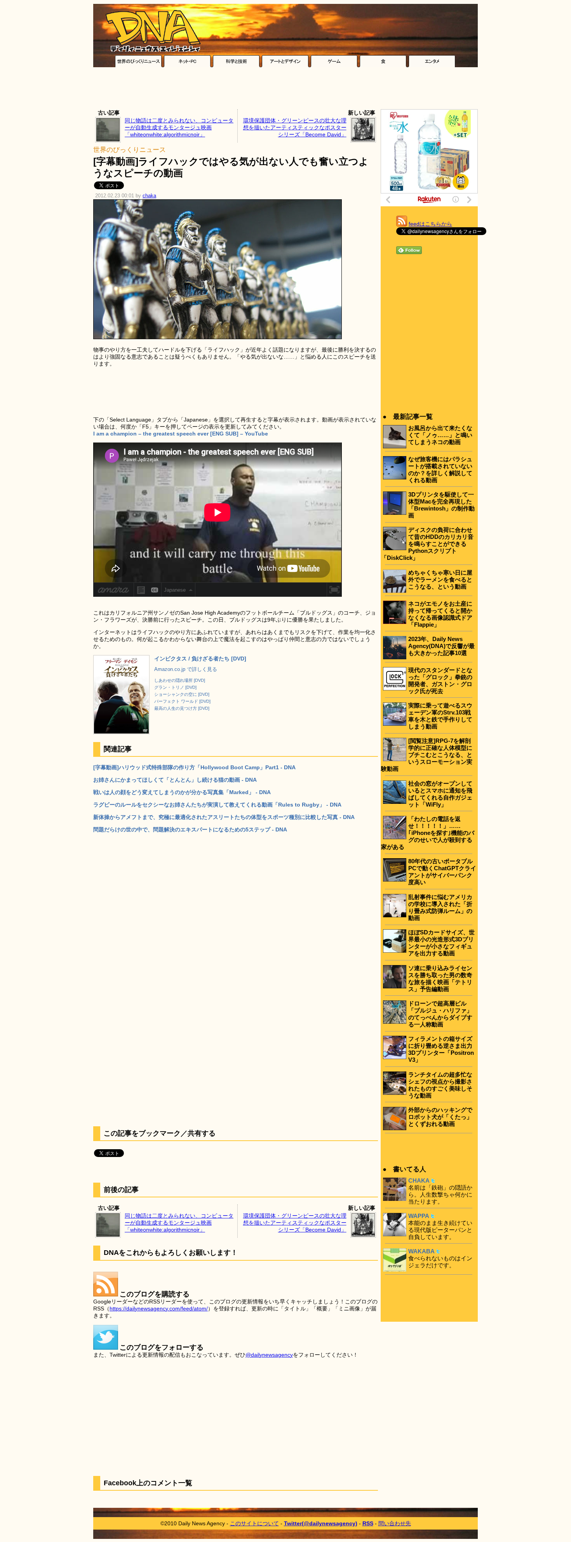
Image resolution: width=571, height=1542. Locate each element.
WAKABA (421, 1251)
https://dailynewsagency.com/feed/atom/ (159, 1308)
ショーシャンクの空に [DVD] (181, 694)
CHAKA (419, 1180)
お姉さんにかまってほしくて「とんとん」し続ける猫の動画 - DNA (175, 780)
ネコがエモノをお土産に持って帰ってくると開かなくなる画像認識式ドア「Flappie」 (440, 614)
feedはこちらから (430, 224)
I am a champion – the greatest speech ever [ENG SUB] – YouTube (180, 433)
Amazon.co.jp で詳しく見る (185, 669)
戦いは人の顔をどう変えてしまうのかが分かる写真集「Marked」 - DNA (182, 792)
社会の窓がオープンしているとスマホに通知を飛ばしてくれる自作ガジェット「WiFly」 (440, 794)
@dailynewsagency (269, 1355)
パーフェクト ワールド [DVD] (182, 701)
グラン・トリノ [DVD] (175, 687)
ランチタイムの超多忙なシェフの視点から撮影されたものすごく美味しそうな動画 (440, 1085)
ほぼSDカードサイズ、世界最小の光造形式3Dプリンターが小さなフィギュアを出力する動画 (441, 943)
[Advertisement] (285, 90)
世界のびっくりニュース (129, 149)
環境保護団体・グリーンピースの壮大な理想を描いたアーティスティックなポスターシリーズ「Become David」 (294, 127)
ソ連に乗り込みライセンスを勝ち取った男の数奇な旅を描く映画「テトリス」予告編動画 (440, 978)
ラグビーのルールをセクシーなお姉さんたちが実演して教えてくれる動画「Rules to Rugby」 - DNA (217, 804)
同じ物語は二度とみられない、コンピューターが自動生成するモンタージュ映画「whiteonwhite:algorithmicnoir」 (179, 127)
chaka (149, 196)
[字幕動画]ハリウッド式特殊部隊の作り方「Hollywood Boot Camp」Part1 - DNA (194, 767)
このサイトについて (254, 1523)
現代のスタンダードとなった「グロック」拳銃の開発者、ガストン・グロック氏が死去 (440, 680)
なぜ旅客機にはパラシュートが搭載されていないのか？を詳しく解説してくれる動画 (440, 469)
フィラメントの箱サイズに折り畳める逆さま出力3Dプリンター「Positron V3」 (441, 1049)
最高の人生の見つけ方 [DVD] (181, 708)
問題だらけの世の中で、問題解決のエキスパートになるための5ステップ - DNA (190, 829)
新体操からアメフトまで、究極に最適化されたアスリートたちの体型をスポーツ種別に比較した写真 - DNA (224, 817)
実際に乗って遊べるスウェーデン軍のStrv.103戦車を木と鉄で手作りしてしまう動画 (440, 716)
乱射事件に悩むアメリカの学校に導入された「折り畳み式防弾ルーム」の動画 (440, 907)
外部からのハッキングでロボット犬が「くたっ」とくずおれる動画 (440, 1116)
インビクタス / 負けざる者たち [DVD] (200, 658)
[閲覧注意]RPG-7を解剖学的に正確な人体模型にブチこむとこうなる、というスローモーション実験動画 (426, 754)
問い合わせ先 (394, 1523)
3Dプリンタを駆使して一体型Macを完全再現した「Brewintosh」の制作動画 (441, 505)
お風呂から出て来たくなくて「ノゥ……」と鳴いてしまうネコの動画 (440, 435)
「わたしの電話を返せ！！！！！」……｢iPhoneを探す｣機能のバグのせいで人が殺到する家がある (427, 832)
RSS (367, 1523)
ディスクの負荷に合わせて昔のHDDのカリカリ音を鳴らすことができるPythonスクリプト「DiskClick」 (427, 543)
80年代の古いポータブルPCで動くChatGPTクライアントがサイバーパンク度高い (442, 871)
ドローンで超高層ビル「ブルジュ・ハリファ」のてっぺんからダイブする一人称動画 (440, 1014)
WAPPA (418, 1216)
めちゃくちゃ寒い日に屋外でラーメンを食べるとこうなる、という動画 (440, 579)
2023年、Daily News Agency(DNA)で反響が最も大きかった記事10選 (441, 646)
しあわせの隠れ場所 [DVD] (179, 680)
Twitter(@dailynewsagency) (320, 1523)
